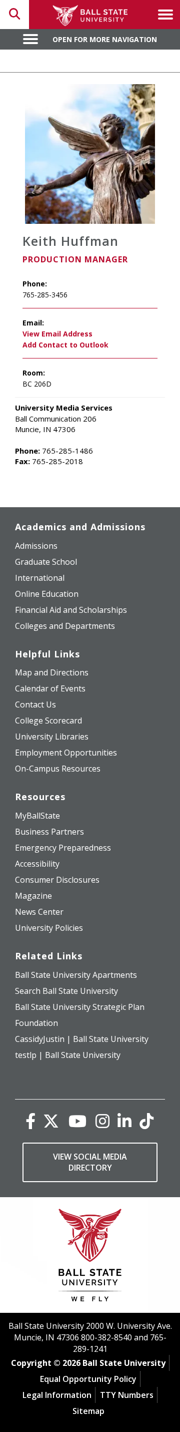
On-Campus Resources (57, 768)
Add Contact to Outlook (65, 344)
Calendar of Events (50, 688)
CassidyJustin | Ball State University (81, 1038)
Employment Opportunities (66, 752)
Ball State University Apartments (76, 974)
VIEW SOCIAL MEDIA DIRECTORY (90, 1162)
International (39, 577)
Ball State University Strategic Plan (79, 1006)
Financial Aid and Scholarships (71, 609)
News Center (39, 911)
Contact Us (35, 704)
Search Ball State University (66, 990)
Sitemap (88, 1410)
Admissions (36, 545)
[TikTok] (147, 1121)
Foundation (36, 1022)
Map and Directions (51, 672)
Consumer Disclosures (57, 879)
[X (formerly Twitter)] (51, 1121)
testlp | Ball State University (67, 1054)
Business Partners (49, 831)
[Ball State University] (90, 1257)
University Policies (49, 927)
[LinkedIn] (125, 1121)
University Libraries (51, 736)
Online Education (46, 593)
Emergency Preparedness (63, 847)
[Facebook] (31, 1121)
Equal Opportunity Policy (88, 1378)
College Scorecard (48, 720)
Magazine (33, 895)
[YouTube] (77, 1121)
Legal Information (57, 1394)
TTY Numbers (127, 1394)
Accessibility (37, 863)
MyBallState (37, 815)
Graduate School (46, 561)
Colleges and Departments (65, 625)
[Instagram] (103, 1121)
